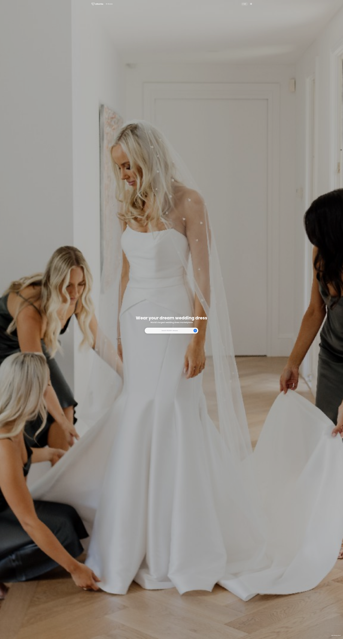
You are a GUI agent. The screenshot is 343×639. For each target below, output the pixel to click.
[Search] (195, 330)
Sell (245, 4)
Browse (110, 4)
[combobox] (171, 330)
